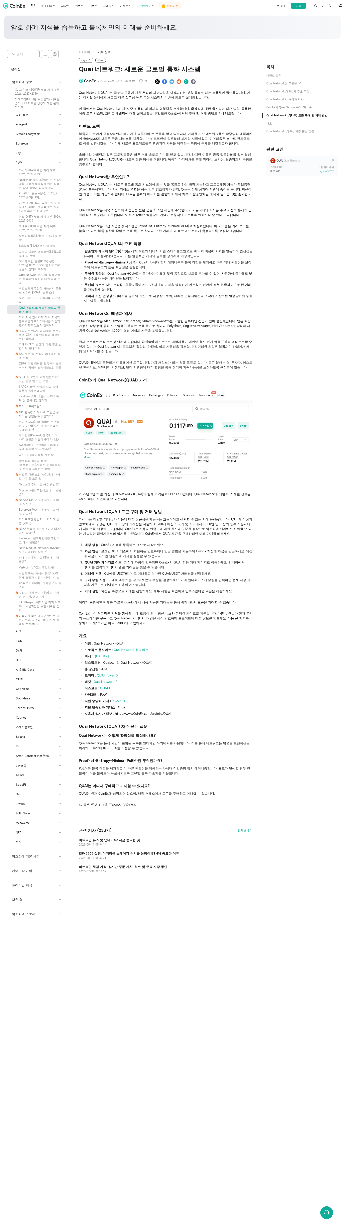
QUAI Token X (107, 675)
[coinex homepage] (15, 5)
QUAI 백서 (101, 656)
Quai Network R (105, 682)
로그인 (281, 5)
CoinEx (120, 701)
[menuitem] (36, 91)
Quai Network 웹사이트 (131, 650)
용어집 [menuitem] (16, 69)
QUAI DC (106, 688)
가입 (298, 5)
